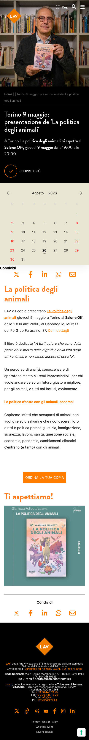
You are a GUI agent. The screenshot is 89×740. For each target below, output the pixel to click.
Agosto (38, 193)
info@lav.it (48, 697)
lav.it (9, 684)
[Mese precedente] (8, 193)
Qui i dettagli (58, 330)
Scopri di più (29, 171)
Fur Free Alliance (72, 668)
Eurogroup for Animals (38, 668)
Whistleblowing (44, 727)
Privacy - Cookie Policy (45, 722)
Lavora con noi (44, 732)
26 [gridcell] (44, 250)
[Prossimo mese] (80, 193)
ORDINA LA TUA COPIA (44, 477)
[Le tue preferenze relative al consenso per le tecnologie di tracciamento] (81, 732)
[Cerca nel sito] (74, 6)
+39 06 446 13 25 (47, 692)
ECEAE (56, 668)
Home (8, 94)
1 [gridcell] (77, 214)
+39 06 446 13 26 (47, 694)
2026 (52, 193)
